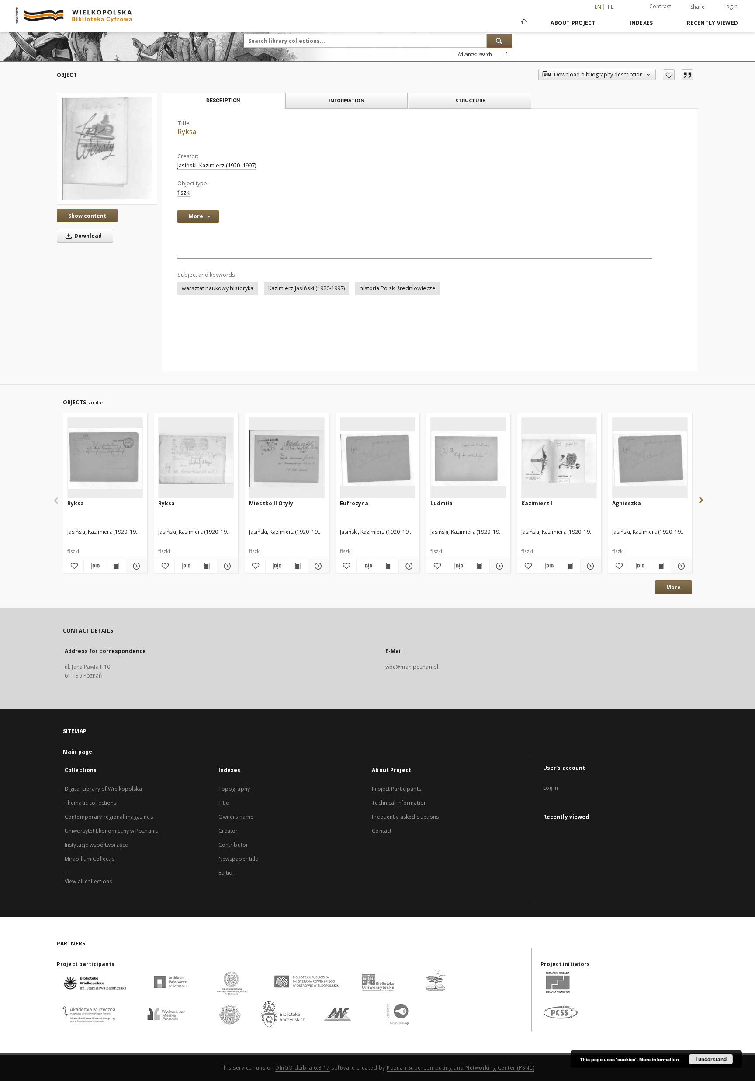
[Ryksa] (107, 148)
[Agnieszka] (650, 458)
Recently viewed (712, 23)
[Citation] (687, 74)
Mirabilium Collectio (90, 858)
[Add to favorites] (669, 74)
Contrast (660, 6)
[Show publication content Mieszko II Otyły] (297, 566)
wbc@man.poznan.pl (411, 667)
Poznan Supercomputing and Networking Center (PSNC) (460, 1067)
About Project (573, 23)
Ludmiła (441, 503)
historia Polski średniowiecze (398, 288)
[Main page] (523, 22)
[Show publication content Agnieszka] (660, 566)
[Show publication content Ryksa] (115, 566)
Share (697, 6)
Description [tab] (223, 100)
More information (659, 1059)
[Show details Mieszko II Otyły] (317, 566)
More (673, 587)
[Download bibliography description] (94, 566)
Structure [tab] (470, 100)
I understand (711, 1059)
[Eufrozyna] (377, 458)
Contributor (233, 844)
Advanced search (475, 54)
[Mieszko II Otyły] (286, 458)
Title (223, 802)
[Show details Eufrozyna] (408, 566)
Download (87, 236)
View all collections (88, 881)
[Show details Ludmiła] (498, 566)
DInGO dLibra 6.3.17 (302, 1067)
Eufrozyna (354, 503)
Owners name (235, 816)
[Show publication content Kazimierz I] (569, 566)
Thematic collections (90, 802)
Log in (550, 788)
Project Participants (396, 789)
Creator (228, 830)
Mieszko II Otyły (271, 503)
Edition (227, 872)
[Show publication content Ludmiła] (478, 566)
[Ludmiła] (468, 458)
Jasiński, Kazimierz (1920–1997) (216, 165)
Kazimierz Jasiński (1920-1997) (306, 288)
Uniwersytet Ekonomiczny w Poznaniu (112, 830)
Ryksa (75, 503)
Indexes (641, 23)
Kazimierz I (536, 503)
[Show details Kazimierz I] (589, 566)
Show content (87, 215)
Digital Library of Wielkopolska (103, 789)
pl (611, 7)
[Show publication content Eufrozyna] (388, 566)
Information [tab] (346, 100)
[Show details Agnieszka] (680, 566)
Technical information (399, 802)
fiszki (183, 192)
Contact (381, 830)
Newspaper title (238, 858)
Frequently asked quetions (405, 816)
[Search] (499, 41)
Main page (77, 751)
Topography (234, 789)
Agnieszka (626, 503)
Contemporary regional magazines (109, 816)
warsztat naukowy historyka (217, 288)
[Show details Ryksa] (135, 566)
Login (731, 6)
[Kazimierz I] (559, 458)
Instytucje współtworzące (96, 844)
